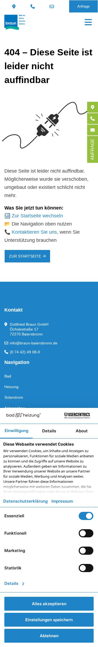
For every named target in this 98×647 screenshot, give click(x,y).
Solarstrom (13, 397)
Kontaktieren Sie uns (34, 232)
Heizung (11, 387)
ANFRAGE (92, 149)
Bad (7, 376)
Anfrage (83, 6)
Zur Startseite (25, 256)
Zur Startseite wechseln (37, 215)
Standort (14, 6)
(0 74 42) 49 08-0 (33, 6)
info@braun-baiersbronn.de (52, 6)
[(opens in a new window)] (92, 107)
